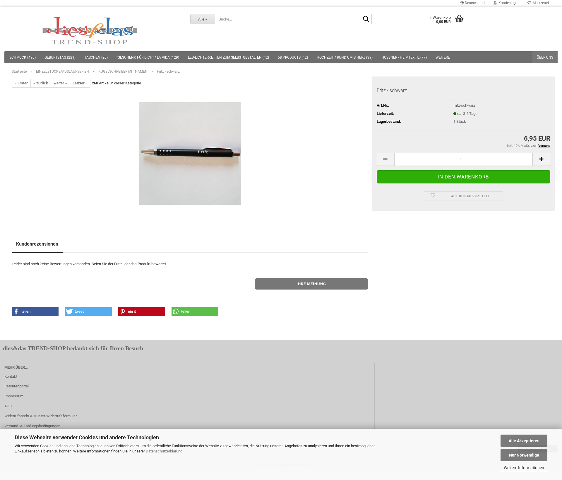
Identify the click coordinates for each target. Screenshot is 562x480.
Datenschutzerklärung (164, 451)
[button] (35, 311)
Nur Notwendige (524, 455)
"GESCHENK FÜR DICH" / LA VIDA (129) (147, 57)
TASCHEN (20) (96, 57)
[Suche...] (366, 19)
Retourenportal (16, 386)
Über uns (545, 57)
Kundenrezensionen (37, 244)
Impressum (13, 396)
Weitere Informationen (524, 467)
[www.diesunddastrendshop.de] (90, 29)
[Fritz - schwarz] (190, 153)
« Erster (21, 83)
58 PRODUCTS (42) (293, 57)
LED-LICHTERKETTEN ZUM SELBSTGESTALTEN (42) (228, 57)
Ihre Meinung (311, 284)
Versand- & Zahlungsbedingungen (32, 426)
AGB (8, 406)
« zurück (40, 83)
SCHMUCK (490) (22, 57)
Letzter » (80, 83)
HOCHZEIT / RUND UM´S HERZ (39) (345, 57)
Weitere (443, 57)
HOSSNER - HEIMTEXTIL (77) (404, 57)
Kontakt (10, 376)
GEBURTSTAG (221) (60, 57)
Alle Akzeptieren (524, 440)
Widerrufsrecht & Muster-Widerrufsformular (40, 416)
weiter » (60, 83)
